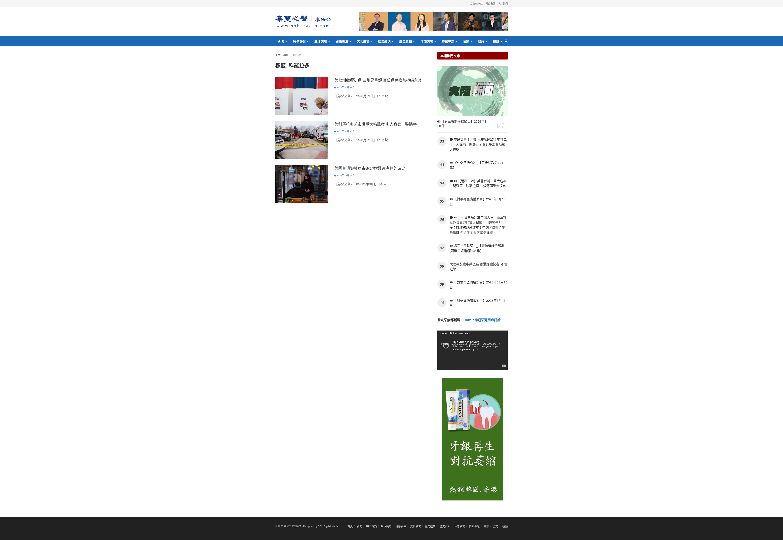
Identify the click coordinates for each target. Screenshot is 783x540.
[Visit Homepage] (303, 21)
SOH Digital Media (328, 526)
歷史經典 (384, 41)
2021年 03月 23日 (345, 131)
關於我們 (503, 3)
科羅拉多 (296, 55)
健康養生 (342, 41)
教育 (481, 41)
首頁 (277, 55)
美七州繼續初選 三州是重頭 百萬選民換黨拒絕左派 (378, 80)
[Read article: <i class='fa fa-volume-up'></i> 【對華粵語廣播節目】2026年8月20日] (472, 91)
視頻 (496, 41)
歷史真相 (405, 41)
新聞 (281, 41)
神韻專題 (448, 41)
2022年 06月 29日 (345, 87)
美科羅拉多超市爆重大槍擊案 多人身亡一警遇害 (375, 124)
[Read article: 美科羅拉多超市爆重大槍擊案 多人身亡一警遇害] (301, 140)
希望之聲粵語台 (292, 526)
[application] (472, 350)
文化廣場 (363, 41)
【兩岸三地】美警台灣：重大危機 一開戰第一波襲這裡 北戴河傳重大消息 (478, 183)
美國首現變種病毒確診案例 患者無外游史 (369, 168)
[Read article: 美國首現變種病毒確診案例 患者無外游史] (301, 184)
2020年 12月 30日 (345, 175)
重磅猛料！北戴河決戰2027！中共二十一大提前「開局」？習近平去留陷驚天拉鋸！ (478, 144)
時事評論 (299, 41)
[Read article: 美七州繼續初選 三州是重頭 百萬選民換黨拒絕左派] (301, 96)
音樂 (466, 41)
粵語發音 (490, 3)
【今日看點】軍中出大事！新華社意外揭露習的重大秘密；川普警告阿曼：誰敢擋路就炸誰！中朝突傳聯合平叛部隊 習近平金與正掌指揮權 (478, 225)
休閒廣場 (426, 41)
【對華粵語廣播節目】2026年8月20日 (463, 123)
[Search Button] (506, 41)
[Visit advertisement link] (433, 21)
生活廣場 (320, 41)
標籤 (285, 55)
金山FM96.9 (476, 3)
